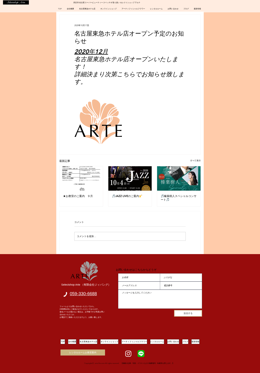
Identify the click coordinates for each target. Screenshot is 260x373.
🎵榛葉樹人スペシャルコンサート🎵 (179, 197)
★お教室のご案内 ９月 (78, 196)
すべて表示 (195, 160)
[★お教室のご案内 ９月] (81, 178)
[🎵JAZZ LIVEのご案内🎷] (130, 178)
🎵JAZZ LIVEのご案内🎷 (127, 196)
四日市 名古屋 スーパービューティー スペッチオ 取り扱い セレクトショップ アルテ (106, 2)
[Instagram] (128, 353)
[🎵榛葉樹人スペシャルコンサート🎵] (179, 178)
